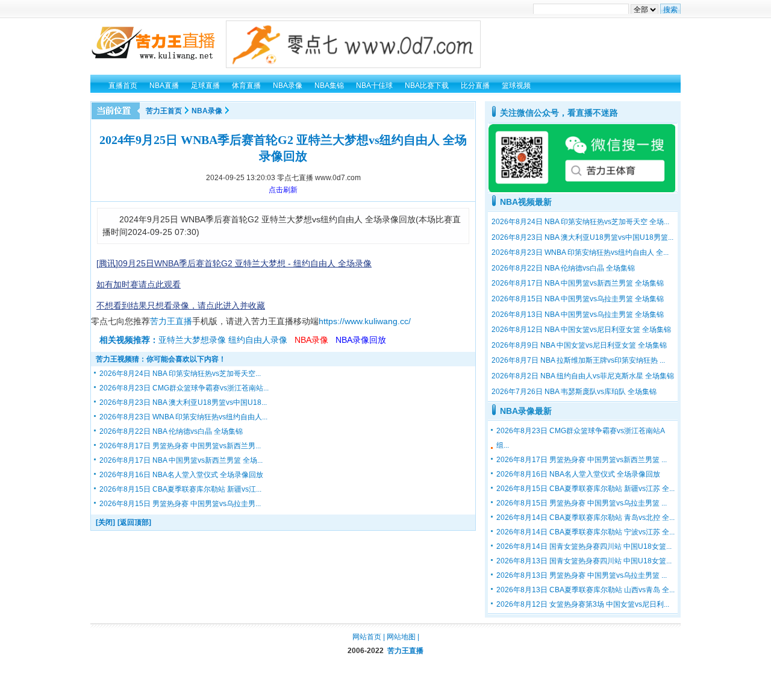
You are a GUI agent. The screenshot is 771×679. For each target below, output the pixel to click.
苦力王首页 (164, 111)
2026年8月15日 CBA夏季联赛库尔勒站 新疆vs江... (180, 489)
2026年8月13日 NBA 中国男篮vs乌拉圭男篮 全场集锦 (578, 314)
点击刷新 (283, 190)
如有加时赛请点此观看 (138, 284)
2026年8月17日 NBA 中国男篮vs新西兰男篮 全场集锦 (578, 283)
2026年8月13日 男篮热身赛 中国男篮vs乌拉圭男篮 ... (581, 575)
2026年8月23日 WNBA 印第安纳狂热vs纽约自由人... (183, 417)
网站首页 (366, 637)
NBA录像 (207, 111)
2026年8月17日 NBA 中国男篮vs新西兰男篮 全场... (181, 460)
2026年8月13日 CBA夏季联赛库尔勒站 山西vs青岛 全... (585, 590)
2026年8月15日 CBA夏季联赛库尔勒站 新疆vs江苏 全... (585, 488)
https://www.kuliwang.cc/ (365, 321)
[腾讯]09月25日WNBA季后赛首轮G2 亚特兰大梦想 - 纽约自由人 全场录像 (234, 263)
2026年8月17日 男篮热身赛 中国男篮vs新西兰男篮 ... (581, 459)
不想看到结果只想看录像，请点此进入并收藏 (180, 305)
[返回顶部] (134, 522)
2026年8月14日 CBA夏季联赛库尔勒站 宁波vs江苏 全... (585, 532)
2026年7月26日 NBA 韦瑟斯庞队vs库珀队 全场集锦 (574, 391)
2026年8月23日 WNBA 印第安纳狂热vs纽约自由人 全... (580, 252)
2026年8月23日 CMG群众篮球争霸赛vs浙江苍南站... (184, 388)
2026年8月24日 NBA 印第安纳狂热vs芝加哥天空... (180, 373)
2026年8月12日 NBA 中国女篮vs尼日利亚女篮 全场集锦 (581, 329)
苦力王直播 (171, 321)
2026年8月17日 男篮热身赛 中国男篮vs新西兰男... (180, 446)
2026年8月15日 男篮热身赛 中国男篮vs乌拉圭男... (180, 503)
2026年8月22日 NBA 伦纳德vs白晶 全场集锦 (171, 431)
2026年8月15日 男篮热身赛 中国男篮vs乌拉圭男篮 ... (581, 503)
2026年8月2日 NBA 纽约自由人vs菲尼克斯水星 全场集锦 (583, 376)
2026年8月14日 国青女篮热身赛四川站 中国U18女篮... (584, 546)
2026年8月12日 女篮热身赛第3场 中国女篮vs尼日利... (582, 604)
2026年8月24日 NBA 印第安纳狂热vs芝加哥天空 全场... (580, 221)
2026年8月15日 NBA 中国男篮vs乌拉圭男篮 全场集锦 (578, 299)
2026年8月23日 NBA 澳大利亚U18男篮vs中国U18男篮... (582, 237)
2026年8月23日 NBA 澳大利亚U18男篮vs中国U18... (183, 402)
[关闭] (105, 522)
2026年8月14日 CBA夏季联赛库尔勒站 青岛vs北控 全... (585, 517)
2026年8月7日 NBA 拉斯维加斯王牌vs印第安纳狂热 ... (578, 360)
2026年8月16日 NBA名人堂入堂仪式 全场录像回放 (181, 475)
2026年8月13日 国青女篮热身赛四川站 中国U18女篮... (584, 561)
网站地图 (401, 637)
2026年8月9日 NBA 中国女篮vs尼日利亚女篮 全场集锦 (579, 345)
